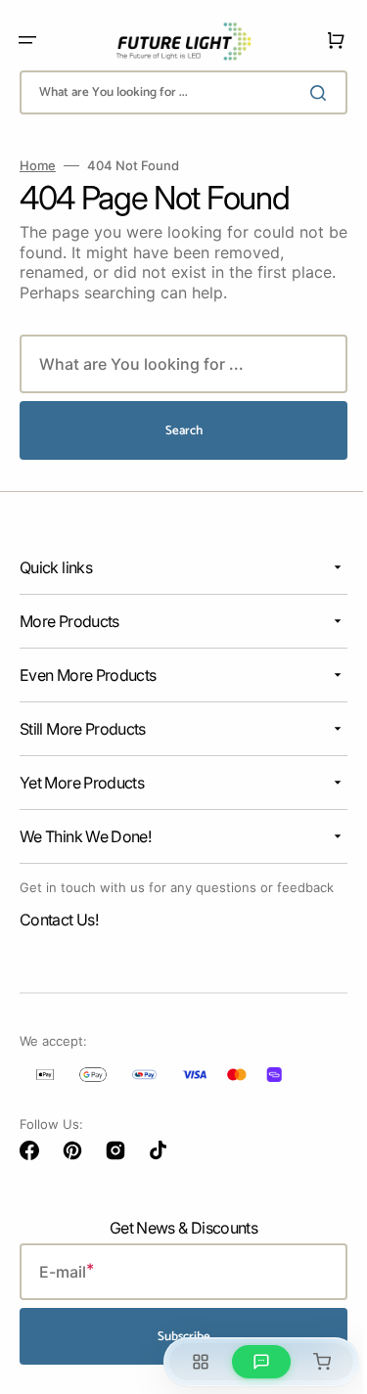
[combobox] (176, 92)
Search (176, 431)
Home (38, 165)
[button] (27, 40)
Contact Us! (59, 936)
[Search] (307, 92)
